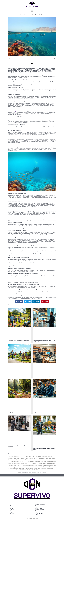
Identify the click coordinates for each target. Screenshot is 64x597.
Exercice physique (29, 463)
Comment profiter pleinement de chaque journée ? (18, 340)
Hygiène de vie (11, 465)
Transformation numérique (13, 469)
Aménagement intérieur (32, 458)
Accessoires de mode (13, 456)
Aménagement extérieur (19, 458)
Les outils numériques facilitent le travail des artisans (44, 376)
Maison (11, 507)
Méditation (19, 467)
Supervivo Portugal (39, 510)
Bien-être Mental (12, 459)
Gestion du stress (39, 463)
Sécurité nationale (15, 468)
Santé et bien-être (36, 467)
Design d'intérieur (16, 461)
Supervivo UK (38, 512)
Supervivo (12, 505)
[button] (32, 11)
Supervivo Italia (38, 508)
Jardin (11, 508)
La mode (12, 510)
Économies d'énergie (33, 469)
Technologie (12, 513)
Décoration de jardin (23, 461)
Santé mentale (46, 467)
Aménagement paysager (45, 458)
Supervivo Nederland (39, 509)
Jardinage (51, 465)
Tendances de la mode (41, 468)
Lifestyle (12, 509)
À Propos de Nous (39, 513)
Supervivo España (39, 505)
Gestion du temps (50, 463)
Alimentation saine (47, 456)
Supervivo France (39, 507)
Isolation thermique (46, 465)
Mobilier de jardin (13, 467)
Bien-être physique (21, 459)
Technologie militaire (33, 468)
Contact (36, 514)
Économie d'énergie (24, 469)
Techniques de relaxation (23, 468)
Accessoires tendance (21, 456)
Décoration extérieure (32, 461)
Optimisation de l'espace (26, 467)
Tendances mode (50, 468)
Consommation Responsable (47, 459)
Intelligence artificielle (35, 465)
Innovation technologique (22, 465)
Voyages (19, 472)
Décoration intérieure (45, 461)
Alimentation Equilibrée (33, 456)
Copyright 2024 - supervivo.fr (32, 518)
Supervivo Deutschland (40, 504)
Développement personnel (19, 463)
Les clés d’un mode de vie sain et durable (16, 376)
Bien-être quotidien (30, 459)
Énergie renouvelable (41, 469)
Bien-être (54, 458)
